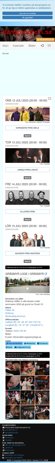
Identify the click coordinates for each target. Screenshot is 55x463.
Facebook (43, 343)
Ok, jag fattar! (27, 17)
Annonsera (9, 450)
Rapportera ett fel (46, 39)
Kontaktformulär (11, 432)
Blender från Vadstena (27, 253)
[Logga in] (42, 45)
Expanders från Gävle (27, 127)
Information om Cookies (14, 455)
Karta (9, 347)
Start (5, 45)
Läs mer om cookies (27, 13)
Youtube (8, 440)
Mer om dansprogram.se (15, 445)
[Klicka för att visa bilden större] (12, 368)
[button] (8, 285)
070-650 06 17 (11, 430)
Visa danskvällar (15, 343)
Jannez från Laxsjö (27, 169)
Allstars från (27, 211)
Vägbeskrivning (23, 347)
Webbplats (30, 343)
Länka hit (9, 447)
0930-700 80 (20, 330)
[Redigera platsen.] (45, 274)
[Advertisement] (27, 74)
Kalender (18, 45)
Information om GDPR (13, 457)
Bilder (32, 45)
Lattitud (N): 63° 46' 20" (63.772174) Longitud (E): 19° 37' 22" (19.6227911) (24, 323)
